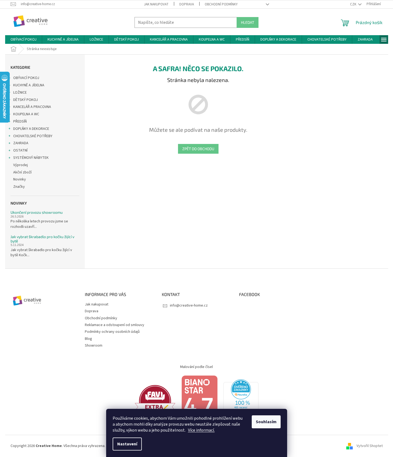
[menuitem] (23, 39)
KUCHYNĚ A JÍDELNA (28, 85)
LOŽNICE (20, 92)
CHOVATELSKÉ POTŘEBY (32, 136)
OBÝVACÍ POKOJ (26, 78)
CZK (353, 4)
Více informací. (201, 430)
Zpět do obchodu (198, 148)
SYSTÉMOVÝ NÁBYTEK (31, 157)
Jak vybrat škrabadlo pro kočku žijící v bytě (42, 239)
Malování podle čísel (196, 367)
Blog (88, 338)
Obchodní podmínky (221, 4)
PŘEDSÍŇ (20, 121)
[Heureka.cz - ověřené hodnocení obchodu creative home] (240, 401)
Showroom (93, 345)
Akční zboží (22, 172)
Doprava (186, 4)
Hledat (247, 22)
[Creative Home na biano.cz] (199, 401)
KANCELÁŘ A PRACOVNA (32, 107)
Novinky (19, 179)
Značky (19, 186)
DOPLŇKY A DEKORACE (31, 128)
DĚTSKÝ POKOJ (25, 100)
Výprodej (20, 165)
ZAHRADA (20, 143)
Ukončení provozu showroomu (37, 212)
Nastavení (127, 444)
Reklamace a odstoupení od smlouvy (114, 325)
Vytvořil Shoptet (370, 446)
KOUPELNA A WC (26, 114)
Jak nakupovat (156, 4)
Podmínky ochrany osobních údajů (112, 331)
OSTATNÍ (20, 150)
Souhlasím (266, 422)
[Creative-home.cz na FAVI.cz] (155, 401)
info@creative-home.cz (189, 305)
